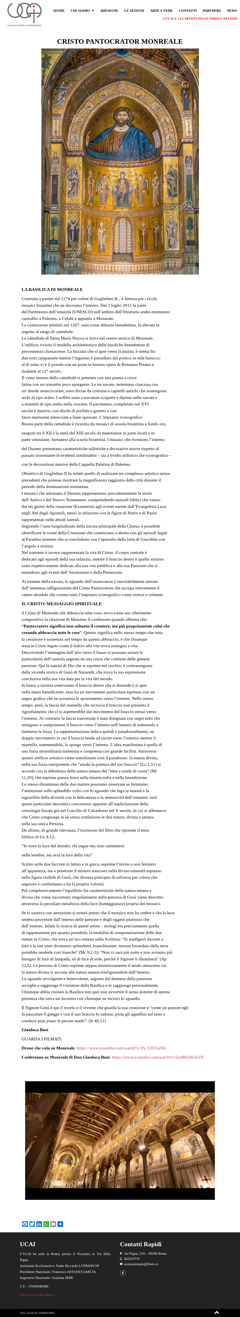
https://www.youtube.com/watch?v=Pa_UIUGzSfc (122, 1048)
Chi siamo (80, 10)
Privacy (25, 1295)
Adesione (109, 10)
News (232, 10)
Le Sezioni (134, 10)
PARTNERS (212, 10)
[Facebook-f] (123, 1273)
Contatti (188, 10)
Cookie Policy (44, 1295)
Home (59, 10)
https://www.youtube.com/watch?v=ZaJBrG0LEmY (158, 1057)
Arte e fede (161, 10)
